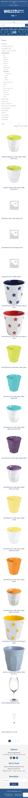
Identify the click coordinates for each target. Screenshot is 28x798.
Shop (6, 29)
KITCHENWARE (5, 108)
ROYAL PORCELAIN (8, 88)
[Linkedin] (17, 758)
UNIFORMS (4, 119)
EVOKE (6, 75)
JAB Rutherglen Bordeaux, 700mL (10, 703)
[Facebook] (11, 758)
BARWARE (4, 44)
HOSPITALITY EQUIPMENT (9, 106)
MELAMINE (21, 29)
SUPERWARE (8, 73)
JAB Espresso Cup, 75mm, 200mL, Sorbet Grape (13, 458)
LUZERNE (5, 69)
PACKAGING (4, 110)
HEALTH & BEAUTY (6, 103)
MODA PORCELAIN (8, 82)
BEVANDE (5, 59)
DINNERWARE (13, 29)
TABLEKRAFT (6, 94)
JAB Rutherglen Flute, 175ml (9, 732)
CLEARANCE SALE (6, 48)
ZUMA (4, 96)
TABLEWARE (4, 117)
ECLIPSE (5, 65)
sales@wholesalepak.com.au (16, 766)
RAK (4, 86)
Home (2, 29)
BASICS (5, 57)
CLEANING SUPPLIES (7, 46)
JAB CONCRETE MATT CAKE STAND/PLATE (12, 218)
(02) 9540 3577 (16, 769)
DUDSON (5, 63)
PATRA (5, 84)
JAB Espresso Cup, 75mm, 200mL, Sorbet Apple (13, 367)
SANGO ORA (6, 90)
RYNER (6, 79)
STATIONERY (5, 115)
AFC (4, 55)
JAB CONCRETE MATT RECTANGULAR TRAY (12, 247)
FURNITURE (4, 101)
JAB (5, 77)
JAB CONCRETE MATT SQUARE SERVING (11, 276)
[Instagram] (14, 758)
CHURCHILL (6, 61)
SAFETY (3, 113)
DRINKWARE (4, 99)
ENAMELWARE (6, 67)
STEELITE (5, 92)
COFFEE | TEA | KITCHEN (8, 51)
